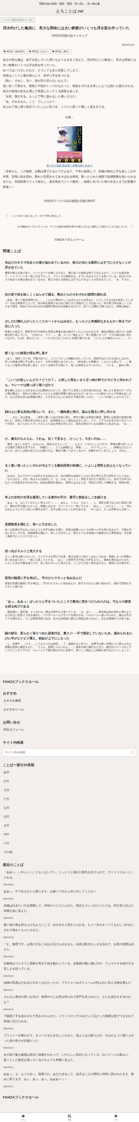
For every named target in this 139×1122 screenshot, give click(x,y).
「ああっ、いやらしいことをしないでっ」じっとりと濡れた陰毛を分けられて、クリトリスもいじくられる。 (69, 875)
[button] (132, 752)
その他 (8, 852)
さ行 (6, 790)
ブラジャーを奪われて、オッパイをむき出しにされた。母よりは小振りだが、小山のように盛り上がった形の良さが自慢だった (69, 1038)
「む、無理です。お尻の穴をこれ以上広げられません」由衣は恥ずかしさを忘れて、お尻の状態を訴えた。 (69, 947)
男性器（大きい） (40, 51)
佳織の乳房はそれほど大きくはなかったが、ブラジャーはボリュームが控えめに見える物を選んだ (67, 982)
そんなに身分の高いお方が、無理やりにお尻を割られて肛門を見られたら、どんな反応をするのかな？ (67, 999)
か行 (6, 781)
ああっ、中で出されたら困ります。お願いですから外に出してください (50, 891)
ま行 (6, 825)
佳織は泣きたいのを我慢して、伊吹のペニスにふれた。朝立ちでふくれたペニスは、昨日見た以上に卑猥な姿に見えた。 (69, 908)
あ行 (6, 772)
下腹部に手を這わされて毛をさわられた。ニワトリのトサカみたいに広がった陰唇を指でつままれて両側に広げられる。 (69, 1018)
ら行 (6, 843)
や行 (6, 834)
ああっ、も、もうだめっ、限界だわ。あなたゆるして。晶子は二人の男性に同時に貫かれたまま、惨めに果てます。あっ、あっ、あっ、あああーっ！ (69, 1076)
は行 (6, 816)
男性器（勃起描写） (16, 51)
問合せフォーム (14, 729)
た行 (6, 798)
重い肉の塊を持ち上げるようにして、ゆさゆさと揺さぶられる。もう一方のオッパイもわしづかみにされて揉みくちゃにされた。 (69, 927)
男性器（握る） (62, 51)
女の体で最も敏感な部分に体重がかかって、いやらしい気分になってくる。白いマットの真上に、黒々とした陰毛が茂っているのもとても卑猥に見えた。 (67, 1057)
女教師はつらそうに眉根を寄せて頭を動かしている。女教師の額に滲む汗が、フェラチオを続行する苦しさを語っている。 (69, 966)
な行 (6, 807)
